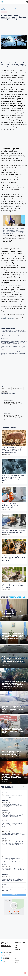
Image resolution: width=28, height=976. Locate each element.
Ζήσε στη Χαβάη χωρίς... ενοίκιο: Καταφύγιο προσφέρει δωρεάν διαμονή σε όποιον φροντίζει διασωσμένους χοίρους (12, 450)
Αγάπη (3, 388)
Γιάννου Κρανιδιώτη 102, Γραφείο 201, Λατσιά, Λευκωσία (7, 954)
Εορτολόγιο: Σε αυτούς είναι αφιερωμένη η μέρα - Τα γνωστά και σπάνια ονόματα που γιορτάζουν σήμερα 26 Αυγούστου (13, 348)
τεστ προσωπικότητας (18, 388)
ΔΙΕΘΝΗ (16, 962)
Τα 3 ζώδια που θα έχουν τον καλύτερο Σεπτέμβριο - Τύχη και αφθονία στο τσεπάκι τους (13, 825)
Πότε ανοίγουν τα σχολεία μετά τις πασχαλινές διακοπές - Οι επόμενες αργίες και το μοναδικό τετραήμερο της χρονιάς (14, 417)
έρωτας (8, 388)
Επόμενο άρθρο (7, 413)
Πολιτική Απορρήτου (5, 969)
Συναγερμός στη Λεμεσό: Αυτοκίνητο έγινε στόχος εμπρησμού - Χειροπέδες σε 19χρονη (11, 777)
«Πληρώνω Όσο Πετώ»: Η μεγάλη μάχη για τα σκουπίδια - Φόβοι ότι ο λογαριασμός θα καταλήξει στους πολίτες (13, 337)
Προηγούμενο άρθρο (8, 400)
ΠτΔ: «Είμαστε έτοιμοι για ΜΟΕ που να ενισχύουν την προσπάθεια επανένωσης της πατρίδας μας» (13, 231)
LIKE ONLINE (5, 810)
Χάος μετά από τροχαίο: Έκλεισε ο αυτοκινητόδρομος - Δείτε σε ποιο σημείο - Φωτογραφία (13, 805)
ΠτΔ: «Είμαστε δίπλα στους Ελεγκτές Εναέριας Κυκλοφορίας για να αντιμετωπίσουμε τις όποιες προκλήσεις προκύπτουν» (13, 843)
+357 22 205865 (6, 957)
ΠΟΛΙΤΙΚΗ (4, 838)
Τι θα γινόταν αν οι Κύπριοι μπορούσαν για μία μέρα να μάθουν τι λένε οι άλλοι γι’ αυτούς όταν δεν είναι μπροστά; (13, 558)
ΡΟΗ (7, 787)
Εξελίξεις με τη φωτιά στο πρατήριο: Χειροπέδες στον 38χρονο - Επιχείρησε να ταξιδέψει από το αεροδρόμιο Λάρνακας (12, 660)
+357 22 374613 (6, 958)
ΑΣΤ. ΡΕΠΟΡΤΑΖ (18, 951)
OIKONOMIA (17, 949)
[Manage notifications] (25, 973)
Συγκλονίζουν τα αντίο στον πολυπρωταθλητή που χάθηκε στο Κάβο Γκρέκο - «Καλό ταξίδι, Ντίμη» (13, 730)
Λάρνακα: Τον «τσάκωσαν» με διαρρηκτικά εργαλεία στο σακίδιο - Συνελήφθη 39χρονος (12, 707)
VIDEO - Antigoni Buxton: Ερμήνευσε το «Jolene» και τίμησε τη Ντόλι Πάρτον (12, 796)
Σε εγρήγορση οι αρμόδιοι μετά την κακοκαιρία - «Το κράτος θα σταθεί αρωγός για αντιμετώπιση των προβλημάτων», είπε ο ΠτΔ (14, 684)
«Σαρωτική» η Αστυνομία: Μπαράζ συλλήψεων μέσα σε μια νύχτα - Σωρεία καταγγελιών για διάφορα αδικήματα (14, 353)
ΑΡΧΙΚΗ (16, 945)
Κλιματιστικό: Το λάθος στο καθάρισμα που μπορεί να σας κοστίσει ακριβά (12, 505)
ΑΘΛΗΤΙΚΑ (17, 958)
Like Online (8, 7)
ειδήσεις (17, 318)
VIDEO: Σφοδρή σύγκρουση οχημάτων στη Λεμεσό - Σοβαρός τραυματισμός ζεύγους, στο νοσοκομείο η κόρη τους (14, 332)
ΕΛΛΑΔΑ (17, 960)
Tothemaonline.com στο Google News (18, 317)
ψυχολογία (4, 391)
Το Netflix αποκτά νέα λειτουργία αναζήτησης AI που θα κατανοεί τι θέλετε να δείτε (13, 404)
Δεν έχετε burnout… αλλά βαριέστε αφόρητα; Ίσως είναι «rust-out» (13, 531)
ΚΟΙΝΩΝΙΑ (4, 855)
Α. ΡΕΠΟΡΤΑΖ (5, 800)
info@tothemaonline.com (6, 961)
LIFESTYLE (4, 792)
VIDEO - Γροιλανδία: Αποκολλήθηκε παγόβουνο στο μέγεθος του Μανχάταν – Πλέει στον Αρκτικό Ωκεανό (13, 478)
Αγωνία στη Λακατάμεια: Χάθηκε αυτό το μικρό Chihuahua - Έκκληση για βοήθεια (13, 585)
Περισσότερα (14, 894)
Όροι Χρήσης (3, 967)
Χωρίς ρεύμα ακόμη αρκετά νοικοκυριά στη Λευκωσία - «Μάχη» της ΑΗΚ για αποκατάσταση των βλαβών (12, 753)
